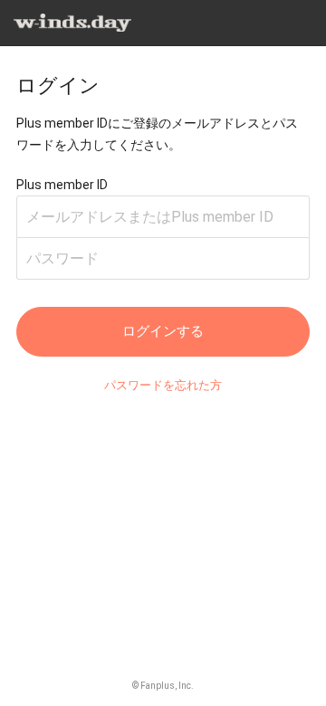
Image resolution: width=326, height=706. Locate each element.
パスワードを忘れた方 (163, 385)
